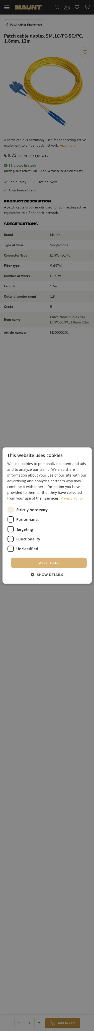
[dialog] (46, 515)
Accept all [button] (49, 562)
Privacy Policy (72, 498)
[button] (47, 575)
